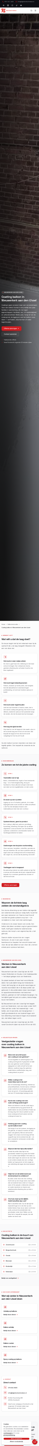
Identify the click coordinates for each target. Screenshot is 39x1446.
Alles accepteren (16, 1438)
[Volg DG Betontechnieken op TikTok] (17, 5)
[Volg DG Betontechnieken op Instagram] (12, 5)
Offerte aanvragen (10, 328)
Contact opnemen (10, 334)
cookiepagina (8, 1433)
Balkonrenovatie (13, 624)
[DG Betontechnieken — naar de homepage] (9, 10)
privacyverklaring (9, 1435)
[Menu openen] (35, 10)
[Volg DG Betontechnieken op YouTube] (21, 5)
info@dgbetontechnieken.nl (17, 1393)
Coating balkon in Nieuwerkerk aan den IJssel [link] (16, 627)
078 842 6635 (12, 1387)
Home (3, 624)
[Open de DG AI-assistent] (34, 1442)
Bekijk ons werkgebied (9, 1278)
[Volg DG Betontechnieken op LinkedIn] (8, 5)
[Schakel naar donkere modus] (31, 10)
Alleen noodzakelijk (16, 1441)
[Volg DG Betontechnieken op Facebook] (4, 5)
